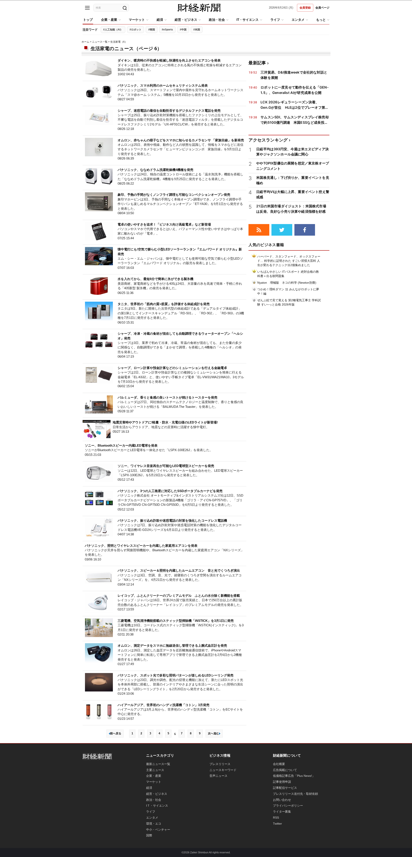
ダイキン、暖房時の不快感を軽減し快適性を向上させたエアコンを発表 (169, 60)
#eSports (167, 29)
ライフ (275, 19)
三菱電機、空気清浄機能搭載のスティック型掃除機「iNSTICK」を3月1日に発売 (176, 620)
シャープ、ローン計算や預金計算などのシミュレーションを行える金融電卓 (172, 368)
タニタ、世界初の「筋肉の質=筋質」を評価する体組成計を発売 (164, 304)
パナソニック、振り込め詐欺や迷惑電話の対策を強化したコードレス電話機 (172, 520)
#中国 (183, 29)
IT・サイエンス (247, 19)
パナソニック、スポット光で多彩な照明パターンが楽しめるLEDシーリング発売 (175, 675)
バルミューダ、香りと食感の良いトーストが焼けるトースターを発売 (167, 397)
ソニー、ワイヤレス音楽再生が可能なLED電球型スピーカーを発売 (166, 466)
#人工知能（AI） (113, 29)
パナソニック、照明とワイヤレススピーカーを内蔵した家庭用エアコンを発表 (141, 545)
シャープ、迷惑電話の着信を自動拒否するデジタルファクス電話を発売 (169, 110)
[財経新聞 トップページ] (198, 8)
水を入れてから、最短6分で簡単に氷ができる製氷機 (155, 279)
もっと (321, 19)
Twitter (277, 823)
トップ (88, 19)
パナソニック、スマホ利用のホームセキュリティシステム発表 (163, 85)
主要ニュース (155, 770)
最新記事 (257, 62)
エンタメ (298, 19)
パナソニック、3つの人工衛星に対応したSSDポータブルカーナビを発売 (170, 491)
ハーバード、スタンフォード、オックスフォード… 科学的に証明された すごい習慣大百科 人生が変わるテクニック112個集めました (288, 261)
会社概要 (279, 764)
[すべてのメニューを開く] (87, 7)
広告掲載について (285, 770)
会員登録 (305, 7)
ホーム (85, 41)
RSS (276, 817)
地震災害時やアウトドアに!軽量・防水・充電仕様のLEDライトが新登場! (165, 422)
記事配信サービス (285, 787)
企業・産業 (109, 19)
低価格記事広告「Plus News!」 (294, 775)
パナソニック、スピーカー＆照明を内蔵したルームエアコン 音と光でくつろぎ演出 (179, 570)
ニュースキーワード (222, 770)
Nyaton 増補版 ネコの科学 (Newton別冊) (286, 282)
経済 (160, 19)
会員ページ (322, 7)
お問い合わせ (282, 799)
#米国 (196, 29)
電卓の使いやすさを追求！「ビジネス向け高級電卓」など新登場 (164, 224)
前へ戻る (115, 733)
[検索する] (124, 7)
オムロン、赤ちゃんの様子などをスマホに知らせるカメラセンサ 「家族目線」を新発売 (181, 140)
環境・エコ (153, 823)
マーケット (137, 19)
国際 (149, 835)
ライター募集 (282, 811)
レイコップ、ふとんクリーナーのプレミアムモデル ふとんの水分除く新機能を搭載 (179, 595)
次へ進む (213, 733)
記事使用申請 (282, 781)
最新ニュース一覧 (158, 764)
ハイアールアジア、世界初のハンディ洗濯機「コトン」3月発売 (163, 705)
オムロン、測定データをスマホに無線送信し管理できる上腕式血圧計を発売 (172, 645)
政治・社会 (217, 19)
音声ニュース (218, 775)
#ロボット (135, 29)
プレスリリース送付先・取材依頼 (295, 793)
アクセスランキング (268, 140)
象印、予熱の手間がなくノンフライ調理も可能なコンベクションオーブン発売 (174, 194)
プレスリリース (219, 764)
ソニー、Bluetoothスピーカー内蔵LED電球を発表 (121, 445)
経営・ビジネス (186, 19)
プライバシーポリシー (288, 805)
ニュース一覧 (100, 41)
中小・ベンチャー (158, 829)
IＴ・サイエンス (157, 805)
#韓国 (151, 29)
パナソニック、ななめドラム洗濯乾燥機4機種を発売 (155, 170)
